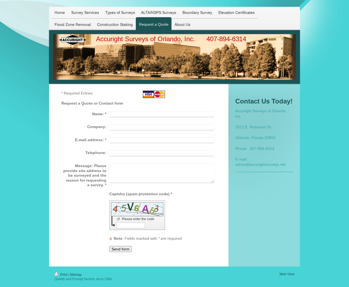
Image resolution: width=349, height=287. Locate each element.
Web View (286, 274)
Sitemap (76, 275)
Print (63, 275)
